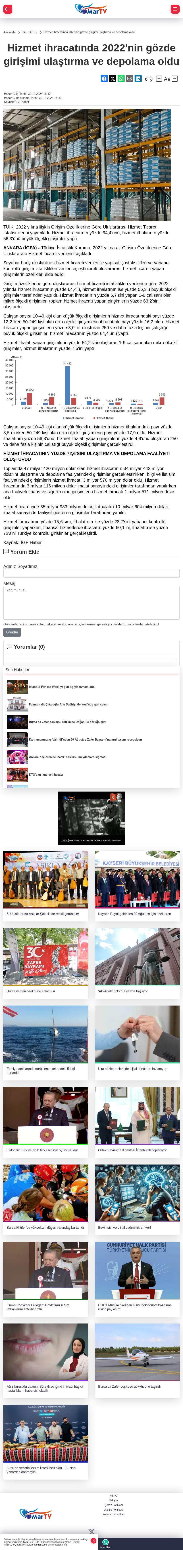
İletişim (113, 1500)
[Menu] (175, 9)
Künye (113, 1495)
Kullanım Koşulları (113, 1514)
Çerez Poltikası (113, 1505)
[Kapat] (93, 1541)
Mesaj (9, 583)
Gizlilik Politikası (113, 1509)
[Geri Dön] (7, 9)
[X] (91, 1532)
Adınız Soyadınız (20, 566)
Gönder (12, 632)
